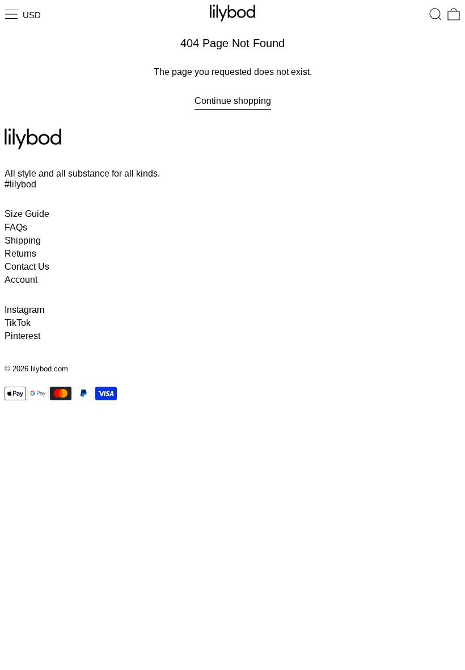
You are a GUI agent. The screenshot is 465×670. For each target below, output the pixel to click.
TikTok (18, 323)
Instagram (24, 310)
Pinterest (22, 336)
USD (32, 15)
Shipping (23, 240)
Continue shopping (233, 101)
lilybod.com (49, 369)
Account (21, 279)
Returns (20, 253)
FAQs (16, 227)
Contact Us (27, 266)
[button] (435, 14)
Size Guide (27, 214)
